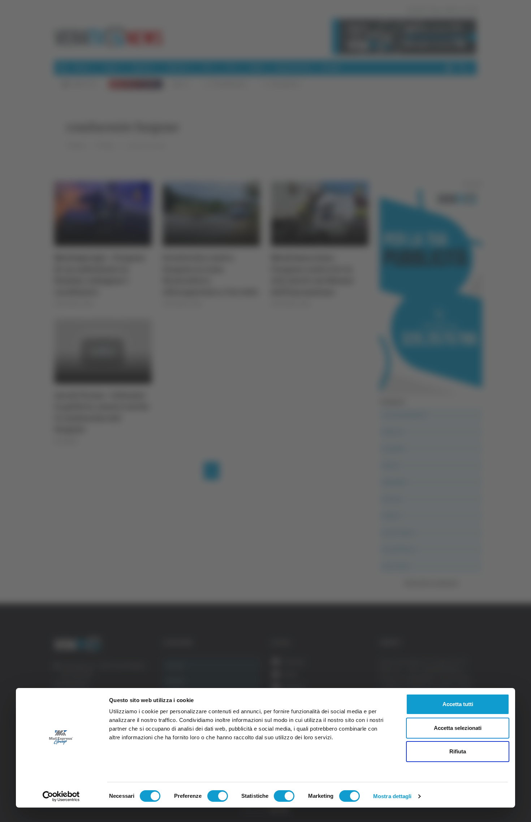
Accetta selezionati (458, 728)
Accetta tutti (457, 704)
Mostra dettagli (392, 796)
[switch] (217, 796)
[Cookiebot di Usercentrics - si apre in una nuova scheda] (61, 796)
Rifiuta (457, 751)
